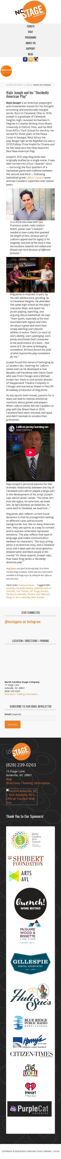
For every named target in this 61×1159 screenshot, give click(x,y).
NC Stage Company (30, 12)
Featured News (26, 585)
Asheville (10, 588)
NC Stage (35, 591)
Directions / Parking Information (21, 694)
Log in (56, 1151)
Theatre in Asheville (16, 594)
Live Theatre (22, 591)
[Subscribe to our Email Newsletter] (30, 60)
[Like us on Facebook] (25, 60)
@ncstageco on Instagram (23, 621)
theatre (44, 591)
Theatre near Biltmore (38, 594)
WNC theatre (37, 597)
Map (9, 779)
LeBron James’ (34, 177)
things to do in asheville (18, 597)
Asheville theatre (24, 588)
